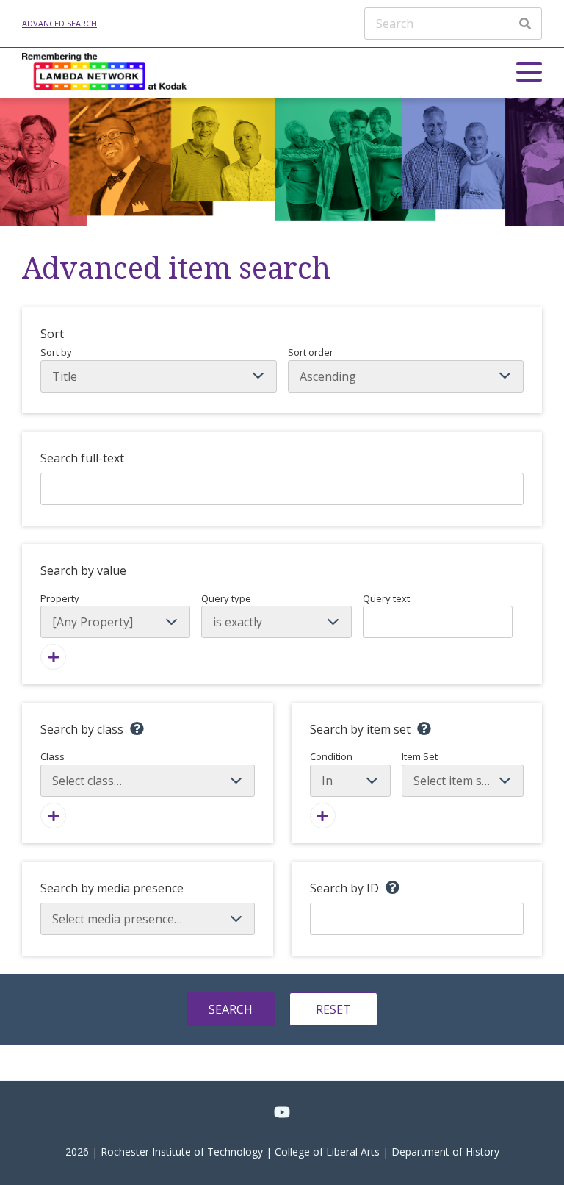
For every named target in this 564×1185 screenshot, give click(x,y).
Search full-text (82, 458)
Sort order (310, 352)
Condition (331, 756)
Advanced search (59, 23)
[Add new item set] (323, 815)
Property (59, 598)
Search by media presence (112, 888)
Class (52, 756)
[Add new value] (53, 657)
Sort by (56, 352)
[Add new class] (53, 815)
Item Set (420, 756)
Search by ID (344, 888)
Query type (226, 598)
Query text (386, 598)
